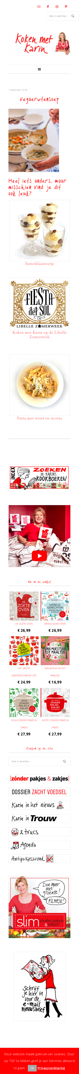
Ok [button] (32, 1068)
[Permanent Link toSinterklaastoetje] (39, 257)
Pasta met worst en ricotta (39, 418)
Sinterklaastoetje (39, 263)
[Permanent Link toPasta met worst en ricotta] (39, 412)
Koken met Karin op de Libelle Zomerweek (39, 334)
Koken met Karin (39, 44)
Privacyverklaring (51, 1068)
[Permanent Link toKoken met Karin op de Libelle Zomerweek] (39, 326)
